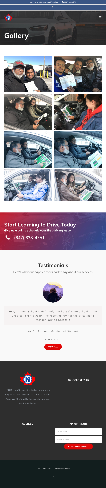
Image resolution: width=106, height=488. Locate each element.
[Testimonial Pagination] (46, 339)
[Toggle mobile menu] (100, 17)
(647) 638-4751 (70, 2)
